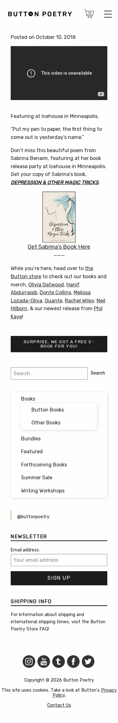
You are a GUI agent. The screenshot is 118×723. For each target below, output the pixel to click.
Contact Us (59, 705)
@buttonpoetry (33, 516)
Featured (32, 452)
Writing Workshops (43, 491)
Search (98, 373)
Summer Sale (36, 478)
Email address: (25, 550)
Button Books (47, 410)
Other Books (45, 423)
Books (28, 399)
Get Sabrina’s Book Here (59, 246)
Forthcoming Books (44, 465)
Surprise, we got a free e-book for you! (59, 343)
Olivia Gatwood (46, 285)
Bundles (31, 439)
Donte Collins (55, 292)
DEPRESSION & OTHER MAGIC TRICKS (54, 182)
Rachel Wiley (79, 301)
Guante (53, 301)
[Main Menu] (108, 14)
